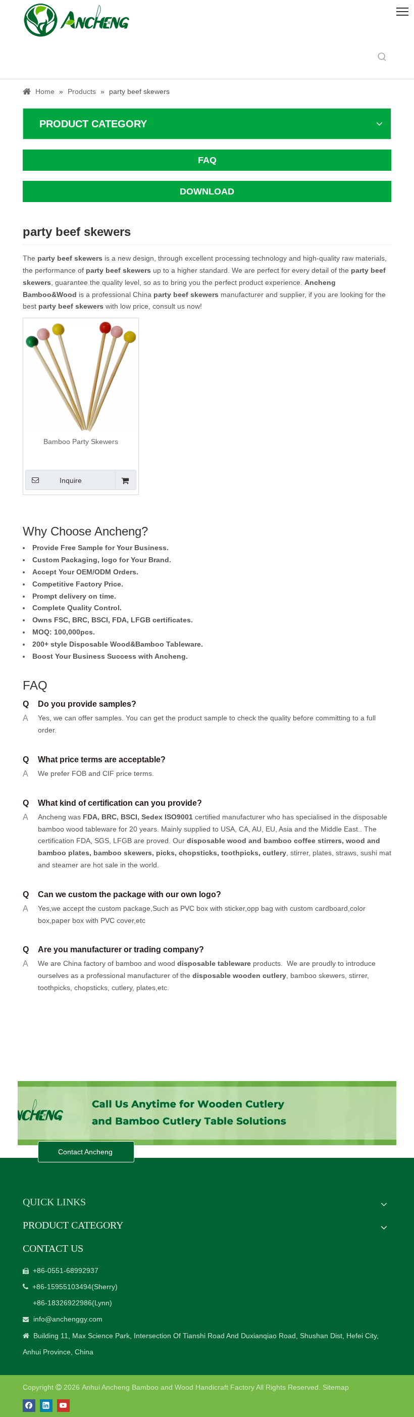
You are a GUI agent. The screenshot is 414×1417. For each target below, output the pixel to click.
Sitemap (336, 1387)
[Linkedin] (46, 1405)
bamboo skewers (122, 853)
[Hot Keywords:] (382, 57)
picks (164, 853)
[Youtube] (63, 1405)
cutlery (274, 853)
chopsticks (197, 853)
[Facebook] (29, 1405)
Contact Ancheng (86, 1152)
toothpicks (239, 853)
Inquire (71, 480)
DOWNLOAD (207, 191)
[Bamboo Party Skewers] (80, 375)
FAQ (207, 160)
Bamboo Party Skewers (80, 441)
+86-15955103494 (61, 1287)
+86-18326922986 (62, 1303)
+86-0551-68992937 (65, 1270)
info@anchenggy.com (67, 1319)
